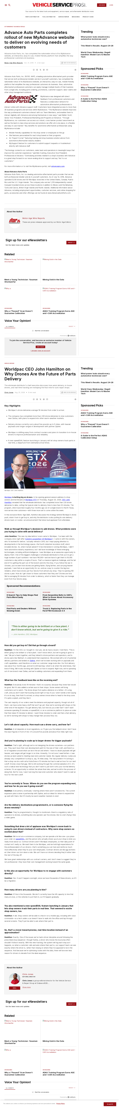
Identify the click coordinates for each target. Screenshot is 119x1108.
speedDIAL (20, 839)
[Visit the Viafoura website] (71, 335)
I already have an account (40, 351)
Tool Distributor (48, 16)
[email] (47, 70)
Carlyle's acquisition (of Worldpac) (38, 539)
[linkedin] (37, 70)
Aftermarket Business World (14, 26)
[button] (5, 5)
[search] (9, 5)
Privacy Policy (60, 1103)
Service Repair (63, 16)
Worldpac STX (31, 500)
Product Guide (88, 16)
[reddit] (44, 70)
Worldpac (8, 497)
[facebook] (34, 70)
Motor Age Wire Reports (13, 63)
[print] (75, 70)
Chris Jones (8, 392)
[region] (40, 331)
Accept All (110, 1104)
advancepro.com (58, 166)
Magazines (76, 16)
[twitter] (40, 70)
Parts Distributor (32, 16)
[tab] (9, 326)
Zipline (32, 661)
